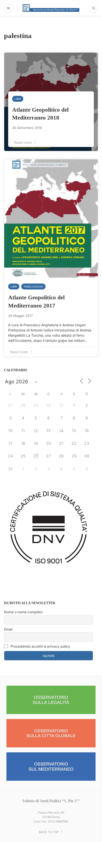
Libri (18, 98)
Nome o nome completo (23, 612)
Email (8, 629)
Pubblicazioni (33, 286)
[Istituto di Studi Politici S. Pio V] (51, 8)
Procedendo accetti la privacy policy (40, 646)
